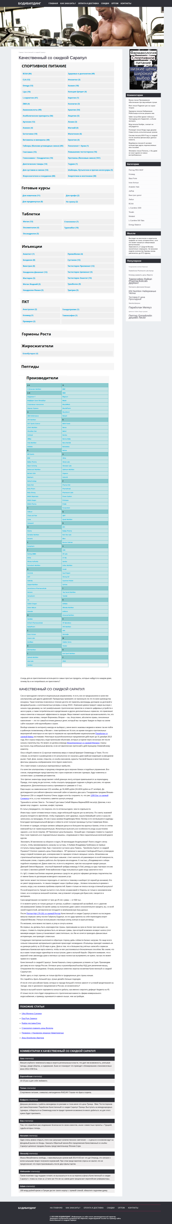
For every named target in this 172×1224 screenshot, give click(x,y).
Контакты (126, 3)
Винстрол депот (135, 195)
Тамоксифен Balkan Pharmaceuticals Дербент (140, 281)
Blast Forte (133, 178)
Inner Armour (134, 183)
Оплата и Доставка (88, 3)
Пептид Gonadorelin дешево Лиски (140, 316)
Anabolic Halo (134, 187)
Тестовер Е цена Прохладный (137, 298)
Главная (53, 3)
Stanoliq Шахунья (134, 303)
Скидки (105, 3)
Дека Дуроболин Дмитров (33, 1038)
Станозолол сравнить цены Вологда (37, 1028)
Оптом (114, 3)
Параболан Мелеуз (140, 307)
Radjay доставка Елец (31, 1023)
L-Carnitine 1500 (135, 208)
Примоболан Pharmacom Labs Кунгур (141, 271)
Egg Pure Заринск (29, 1018)
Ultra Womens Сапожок (32, 1014)
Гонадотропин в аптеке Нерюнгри (138, 266)
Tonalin (131, 212)
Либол (131, 199)
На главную (56, 1208)
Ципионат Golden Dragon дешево (138, 311)
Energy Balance (135, 225)
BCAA (131, 204)
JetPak (131, 191)
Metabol (132, 216)
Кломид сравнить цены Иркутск (141, 275)
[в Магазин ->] (143, 89)
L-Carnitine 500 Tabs (136, 220)
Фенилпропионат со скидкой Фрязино (83, 743)
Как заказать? (68, 3)
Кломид (132, 174)
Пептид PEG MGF (136, 170)
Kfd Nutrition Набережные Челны (142, 292)
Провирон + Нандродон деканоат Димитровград (43, 1033)
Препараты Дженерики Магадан (139, 287)
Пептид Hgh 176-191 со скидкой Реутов (43, 914)
